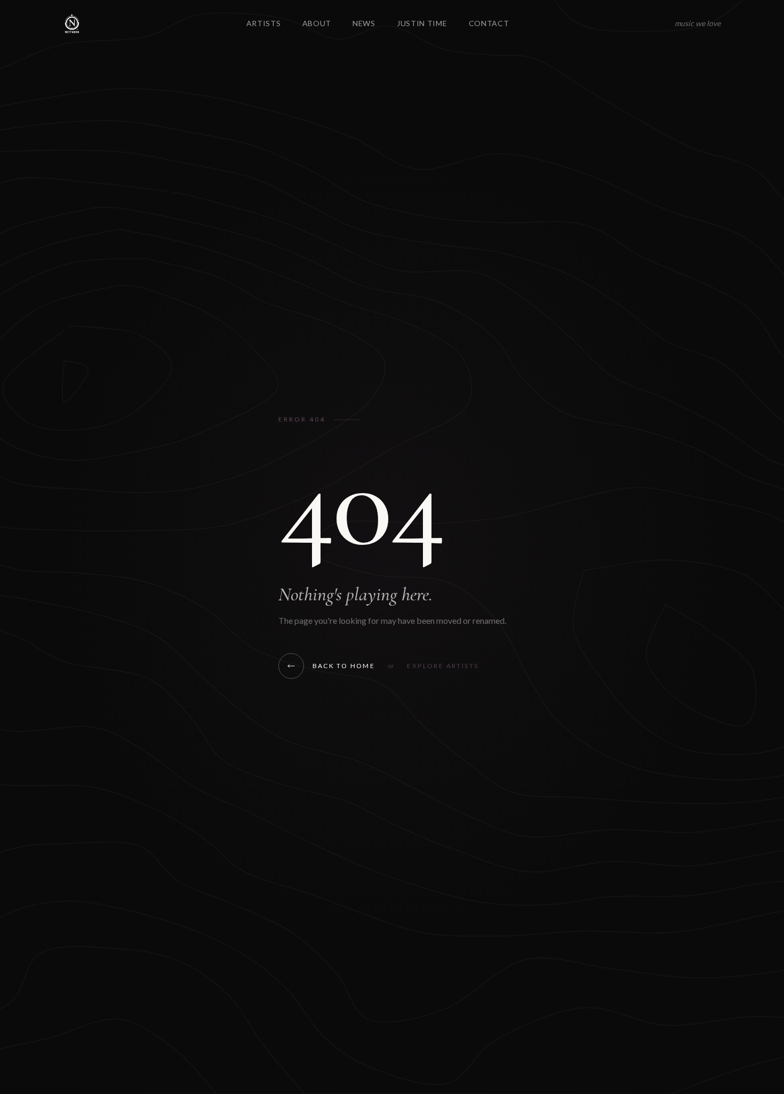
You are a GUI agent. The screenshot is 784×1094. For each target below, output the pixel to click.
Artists (263, 23)
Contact (489, 23)
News (364, 23)
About (317, 23)
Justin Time (422, 23)
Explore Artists (442, 666)
